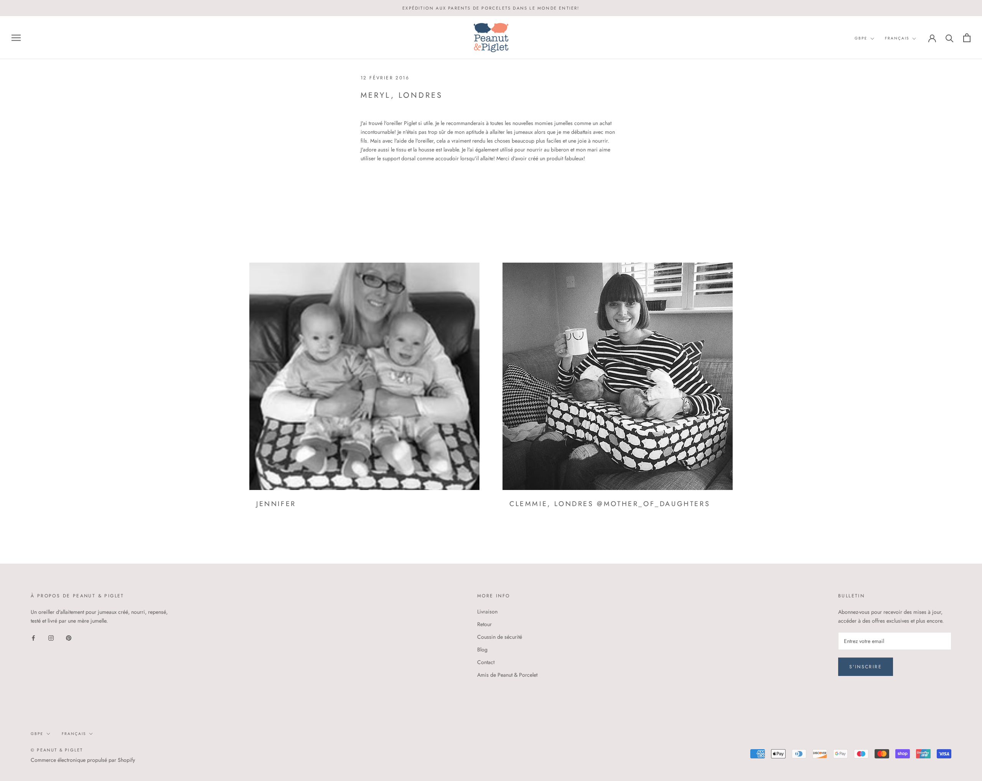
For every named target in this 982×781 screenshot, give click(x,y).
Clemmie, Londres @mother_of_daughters (609, 504)
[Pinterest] (68, 637)
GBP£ (861, 38)
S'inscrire (865, 666)
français (897, 38)
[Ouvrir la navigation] (16, 38)
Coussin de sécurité (499, 637)
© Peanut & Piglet (57, 750)
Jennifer (276, 504)
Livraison (487, 611)
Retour (484, 624)
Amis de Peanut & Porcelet (507, 675)
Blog (482, 649)
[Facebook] (33, 637)
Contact (485, 662)
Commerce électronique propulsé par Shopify (83, 760)
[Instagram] (51, 637)
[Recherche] (950, 38)
